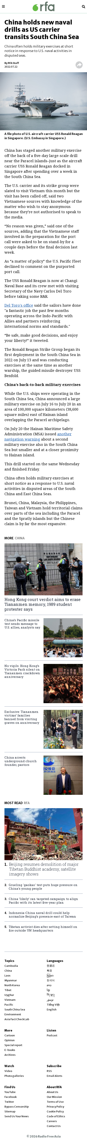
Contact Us (54, 1126)
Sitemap (9, 1111)
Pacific (8, 1004)
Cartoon (9, 1035)
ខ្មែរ (48, 990)
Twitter (9, 1101)
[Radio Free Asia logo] (43, 6)
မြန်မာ (50, 975)
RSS (49, 1071)
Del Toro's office (18, 305)
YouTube (10, 1092)
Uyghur (9, 995)
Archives (10, 1055)
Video (8, 1071)
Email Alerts (54, 1076)
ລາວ (49, 985)
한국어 (51, 980)
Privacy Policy (55, 1106)
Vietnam (10, 1000)
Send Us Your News (16, 1116)
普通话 (51, 966)
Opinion (9, 1040)
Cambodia (11, 966)
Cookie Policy (55, 1111)
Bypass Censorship (16, 1106)
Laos (7, 975)
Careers (52, 1121)
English (51, 1009)
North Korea (12, 985)
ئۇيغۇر (50, 1000)
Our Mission (54, 1097)
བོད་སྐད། (51, 995)
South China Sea (14, 1009)
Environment (12, 1014)
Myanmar (10, 980)
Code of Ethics (56, 1116)
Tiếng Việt (53, 1004)
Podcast (52, 1035)
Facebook (10, 1097)
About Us (52, 1092)
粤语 (49, 970)
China (8, 970)
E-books (9, 1050)
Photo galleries (14, 1076)
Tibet (7, 990)
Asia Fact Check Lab (16, 1019)
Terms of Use (55, 1101)
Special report (13, 1045)
